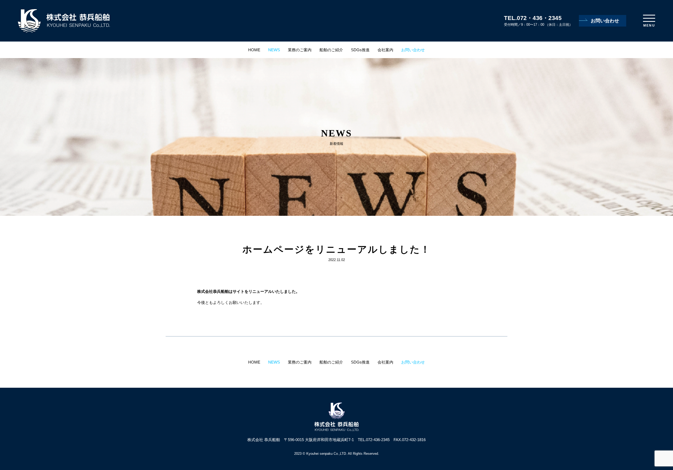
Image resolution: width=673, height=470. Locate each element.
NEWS (274, 50)
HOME (254, 50)
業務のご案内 (300, 50)
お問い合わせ (605, 20)
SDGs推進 (360, 50)
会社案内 (385, 50)
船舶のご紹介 (331, 50)
